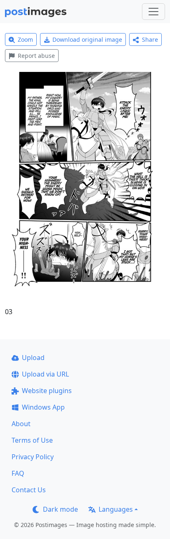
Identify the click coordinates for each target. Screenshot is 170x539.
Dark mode (60, 509)
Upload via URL (45, 374)
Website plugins (47, 390)
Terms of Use (32, 440)
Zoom (25, 39)
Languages (116, 509)
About (21, 423)
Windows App (43, 407)
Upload (33, 357)
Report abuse (36, 56)
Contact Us (29, 489)
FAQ (18, 473)
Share (150, 39)
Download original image (87, 39)
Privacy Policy (33, 456)
